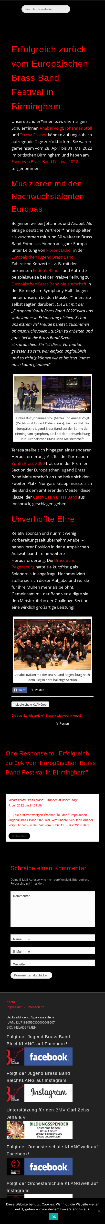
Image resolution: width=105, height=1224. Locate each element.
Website (19, 964)
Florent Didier (59, 250)
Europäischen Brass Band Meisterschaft (48, 284)
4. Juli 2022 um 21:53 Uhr (26, 805)
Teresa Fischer (33, 134)
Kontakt (12, 1001)
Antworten (19, 836)
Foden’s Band (45, 270)
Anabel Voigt (51, 128)
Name (21, 939)
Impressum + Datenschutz (25, 1006)
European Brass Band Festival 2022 (44, 161)
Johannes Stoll (78, 128)
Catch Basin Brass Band (55, 497)
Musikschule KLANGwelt (31, 704)
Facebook (52, 21)
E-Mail (21, 952)
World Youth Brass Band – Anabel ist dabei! (40, 799)
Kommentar (21, 895)
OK (54, 1217)
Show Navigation (85, 44)
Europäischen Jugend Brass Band (42, 257)
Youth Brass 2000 (28, 463)
